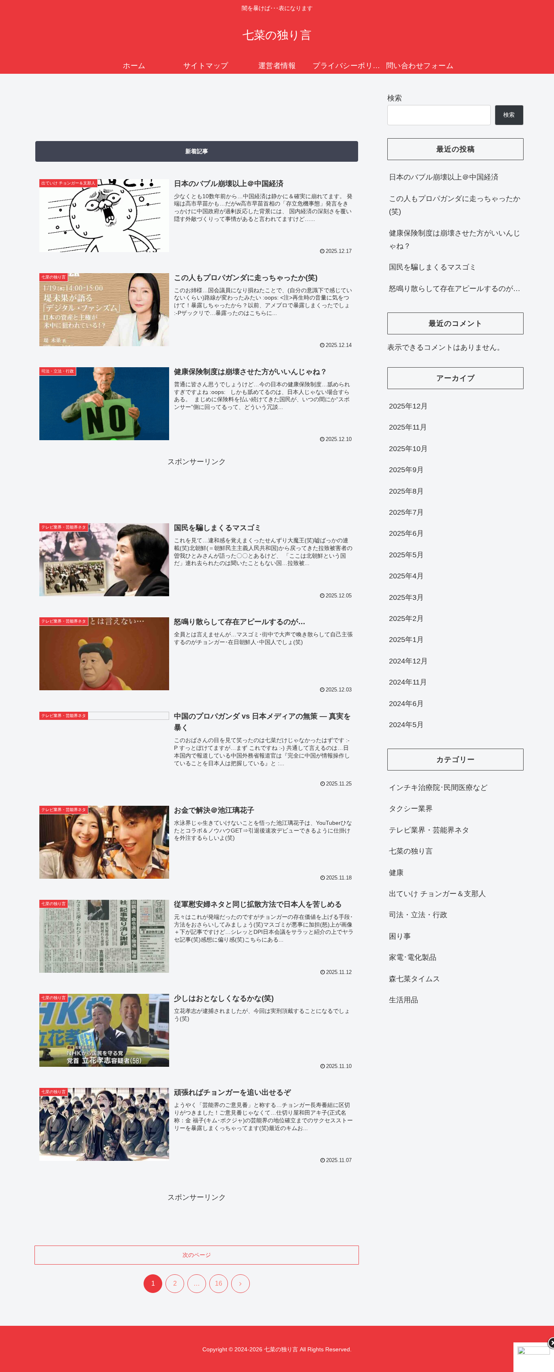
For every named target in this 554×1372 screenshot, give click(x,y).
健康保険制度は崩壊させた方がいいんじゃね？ (454, 239)
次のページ (197, 1255)
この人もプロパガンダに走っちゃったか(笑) (454, 205)
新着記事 (196, 151)
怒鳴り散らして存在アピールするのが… (454, 289)
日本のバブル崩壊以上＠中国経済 (443, 177)
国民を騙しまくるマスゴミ (433, 267)
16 (218, 1283)
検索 (394, 98)
